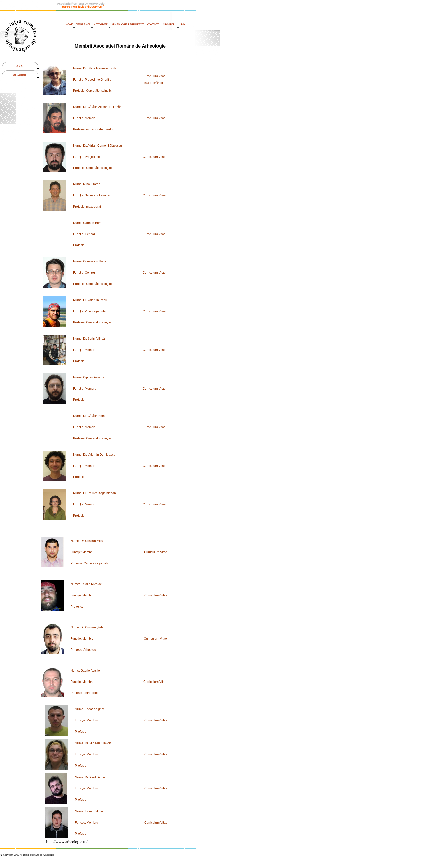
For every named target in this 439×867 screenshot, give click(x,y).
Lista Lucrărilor (153, 83)
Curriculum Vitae (154, 76)
